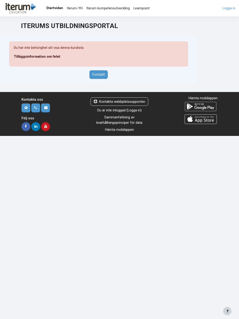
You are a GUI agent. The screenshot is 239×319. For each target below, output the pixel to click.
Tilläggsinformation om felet (37, 56)
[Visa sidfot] (227, 311)
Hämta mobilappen (119, 130)
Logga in (228, 8)
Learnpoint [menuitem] (142, 8)
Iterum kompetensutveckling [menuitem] (108, 8)
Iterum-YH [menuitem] (75, 8)
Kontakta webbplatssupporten (122, 101)
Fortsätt (98, 74)
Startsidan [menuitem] (54, 8)
